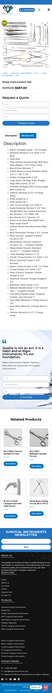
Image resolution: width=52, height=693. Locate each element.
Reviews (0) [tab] (28, 135)
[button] (45, 25)
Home (5, 73)
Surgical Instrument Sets (24, 73)
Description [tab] (11, 135)
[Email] (45, 687)
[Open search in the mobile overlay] (39, 10)
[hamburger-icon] (49, 9)
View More (11, 463)
